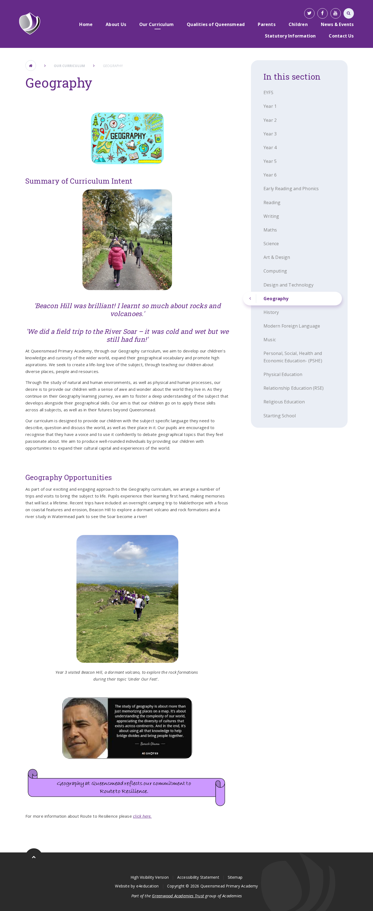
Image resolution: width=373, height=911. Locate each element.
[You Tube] (335, 13)
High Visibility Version (150, 877)
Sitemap (235, 877)
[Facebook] (322, 13)
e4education (147, 886)
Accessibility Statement (198, 877)
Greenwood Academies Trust (178, 895)
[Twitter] (309, 13)
